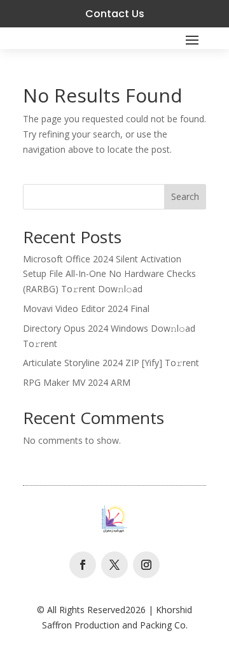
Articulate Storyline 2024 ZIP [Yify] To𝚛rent (111, 363)
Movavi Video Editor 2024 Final (86, 308)
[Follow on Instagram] (146, 564)
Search (185, 196)
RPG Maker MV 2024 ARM (76, 382)
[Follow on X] (114, 564)
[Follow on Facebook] (82, 564)
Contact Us (114, 13)
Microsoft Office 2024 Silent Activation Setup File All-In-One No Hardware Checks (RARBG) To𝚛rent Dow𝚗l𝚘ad (109, 274)
